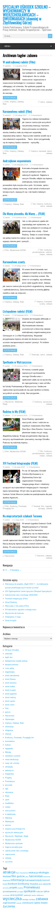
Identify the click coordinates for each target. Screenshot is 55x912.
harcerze (40, 556)
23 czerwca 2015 (20, 366)
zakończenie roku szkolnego (16, 851)
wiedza (33, 895)
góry (26, 876)
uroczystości (10, 811)
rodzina (49, 252)
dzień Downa (10, 679)
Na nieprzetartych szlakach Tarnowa (22, 516)
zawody (19, 903)
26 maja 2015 (19, 467)
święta (7, 807)
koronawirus (10, 741)
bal (34, 204)
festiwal (37, 506)
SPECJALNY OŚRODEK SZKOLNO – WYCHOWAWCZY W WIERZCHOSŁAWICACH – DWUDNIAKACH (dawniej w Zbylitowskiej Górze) (27, 14)
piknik (41, 884)
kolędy (38, 880)
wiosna (8, 825)
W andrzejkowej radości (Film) (19, 62)
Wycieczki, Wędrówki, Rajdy (16, 836)
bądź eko (9, 657)
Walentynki (9, 821)
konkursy (48, 204)
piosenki (47, 884)
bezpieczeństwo (11, 665)
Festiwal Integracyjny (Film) (16, 599)
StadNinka (9, 803)
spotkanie (30, 891)
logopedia (9, 748)
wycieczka (47, 402)
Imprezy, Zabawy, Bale (14, 204)
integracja (9, 730)
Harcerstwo (9, 556)
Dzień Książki (10, 620)
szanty (42, 304)
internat (8, 734)
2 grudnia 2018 (21, 66)
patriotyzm (9, 770)
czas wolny (9, 668)
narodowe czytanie (12, 756)
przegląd (20, 891)
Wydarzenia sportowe (14, 843)
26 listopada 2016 (21, 165)
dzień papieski (11, 694)
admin (7, 165)
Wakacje (8, 818)
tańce (42, 102)
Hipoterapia (9, 719)
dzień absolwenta (12, 675)
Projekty (8, 778)
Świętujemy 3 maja (13, 617)
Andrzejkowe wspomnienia (17, 161)
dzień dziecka (10, 683)
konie (5, 884)
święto (42, 254)
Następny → (16, 570)
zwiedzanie (28, 903)
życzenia (8, 862)
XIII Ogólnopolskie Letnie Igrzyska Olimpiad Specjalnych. (28, 591)
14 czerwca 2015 (20, 415)
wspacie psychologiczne (15, 829)
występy (41, 508)
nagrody (48, 506)
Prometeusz (10, 781)
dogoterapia (10, 672)
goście (7, 712)
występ (25, 899)
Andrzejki (35, 355)
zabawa (49, 102)
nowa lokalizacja (11, 759)
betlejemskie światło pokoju (16, 661)
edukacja (33, 872)
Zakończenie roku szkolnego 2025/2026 (21, 595)
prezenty (6, 888)
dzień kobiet (10, 686)
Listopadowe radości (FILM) (17, 311)
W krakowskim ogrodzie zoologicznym (20, 610)
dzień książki (10, 690)
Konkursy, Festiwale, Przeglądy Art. (19, 738)
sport (7, 800)
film (41, 250)
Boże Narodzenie (22, 873)
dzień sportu (10, 701)
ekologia (43, 872)
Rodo (7, 796)
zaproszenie (10, 854)
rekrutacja (9, 792)
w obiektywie (10, 814)
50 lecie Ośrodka (12, 650)
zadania (49, 558)
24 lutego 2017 (21, 115)
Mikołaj (8, 752)
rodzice (49, 453)
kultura (8, 745)
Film (7, 102)
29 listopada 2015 (21, 315)
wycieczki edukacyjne (14, 832)
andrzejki (8, 654)
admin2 (8, 66)
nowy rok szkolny (12, 763)
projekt (13, 887)
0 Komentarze (36, 115)
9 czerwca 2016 (20, 218)
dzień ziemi (9, 705)
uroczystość (16, 895)
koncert (46, 880)
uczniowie (6, 895)
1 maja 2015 (19, 520)
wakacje (27, 895)
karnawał (42, 151)
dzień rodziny (10, 697)
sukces (39, 891)
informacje (9, 727)
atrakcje (9, 872)
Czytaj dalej (10, 98)
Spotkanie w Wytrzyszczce (17, 362)
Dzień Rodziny (11, 602)
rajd (6, 789)
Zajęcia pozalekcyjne (13, 847)
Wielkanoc (40, 895)
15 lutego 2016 (20, 266)
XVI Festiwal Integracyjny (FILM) (20, 463)
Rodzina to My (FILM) (14, 411)
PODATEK (9, 774)
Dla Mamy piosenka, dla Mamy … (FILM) (24, 213)
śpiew (37, 902)
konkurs (12, 883)
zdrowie (8, 858)
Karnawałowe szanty (14, 262)
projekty (20, 888)
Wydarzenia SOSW (18, 250)
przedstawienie (38, 252)
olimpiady (9, 767)
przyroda (8, 785)
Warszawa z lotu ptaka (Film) (17, 606)
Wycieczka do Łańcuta (14, 613)
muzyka (34, 884)
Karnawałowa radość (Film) (17, 111)
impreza (34, 151)
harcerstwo (36, 876)
